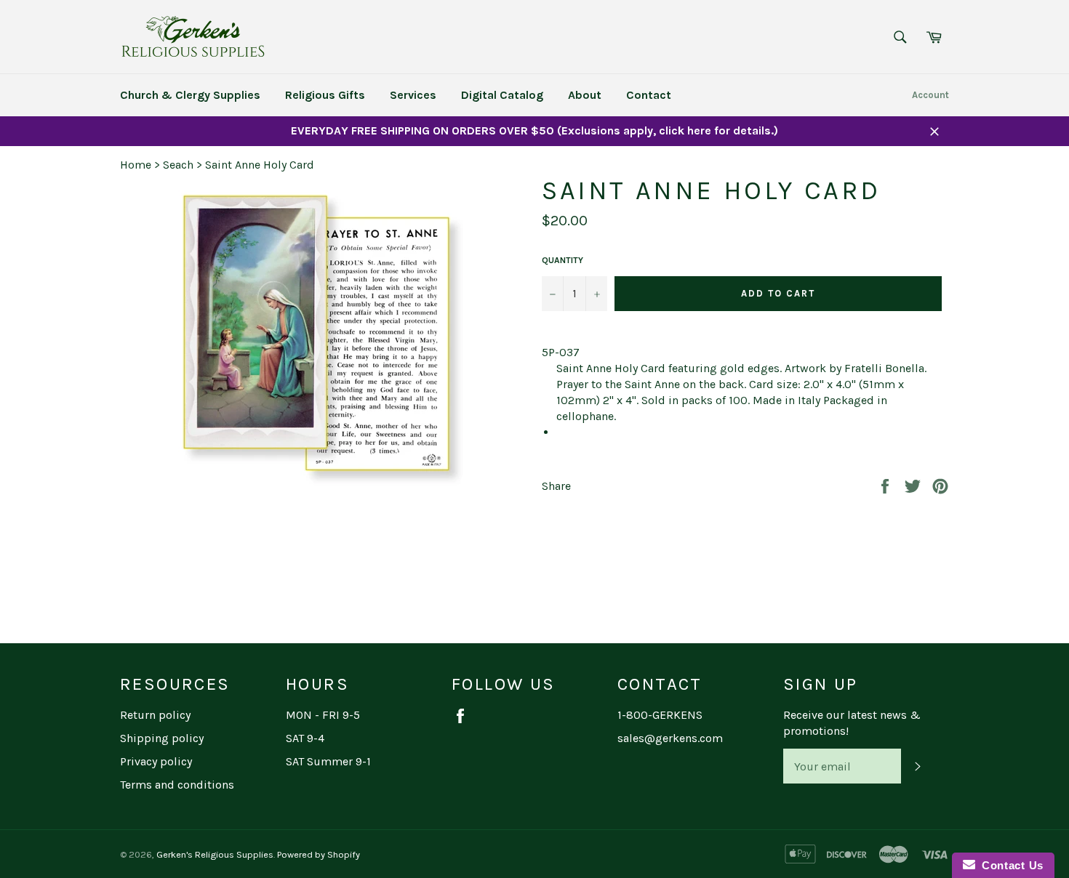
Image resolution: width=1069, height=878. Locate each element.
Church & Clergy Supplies (190, 95)
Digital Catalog (502, 95)
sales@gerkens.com (670, 738)
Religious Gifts (325, 95)
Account (930, 94)
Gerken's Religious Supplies (214, 854)
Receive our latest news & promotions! (852, 723)
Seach (178, 165)
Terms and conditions (177, 785)
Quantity (562, 260)
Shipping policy (162, 738)
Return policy (155, 715)
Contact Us (1009, 865)
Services (413, 95)
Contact (648, 95)
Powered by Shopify (318, 854)
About (584, 95)
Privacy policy (156, 761)
